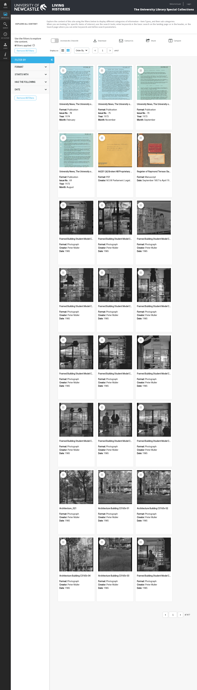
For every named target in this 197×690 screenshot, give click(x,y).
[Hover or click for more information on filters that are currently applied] (33, 45)
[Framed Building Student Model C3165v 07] (76, 352)
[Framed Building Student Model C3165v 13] (76, 218)
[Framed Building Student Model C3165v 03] (115, 420)
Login (5, 48)
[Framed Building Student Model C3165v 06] (115, 352)
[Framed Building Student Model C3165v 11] (154, 218)
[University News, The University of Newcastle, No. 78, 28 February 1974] (76, 83)
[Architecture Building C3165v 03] (115, 554)
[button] (126, 41)
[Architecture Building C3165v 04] (76, 554)
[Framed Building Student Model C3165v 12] (115, 218)
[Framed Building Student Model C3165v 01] (154, 554)
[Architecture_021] (76, 487)
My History (5, 38)
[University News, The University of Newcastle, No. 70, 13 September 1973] (154, 83)
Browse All (5, 18)
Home (5, 8)
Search (5, 28)
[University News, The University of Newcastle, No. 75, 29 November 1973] (115, 83)
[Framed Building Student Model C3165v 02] (154, 420)
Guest (179, 4)
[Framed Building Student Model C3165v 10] (76, 285)
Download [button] (99, 40)
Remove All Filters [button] (25, 51)
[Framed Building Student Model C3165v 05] (154, 352)
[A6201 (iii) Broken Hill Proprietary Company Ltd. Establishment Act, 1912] (115, 150)
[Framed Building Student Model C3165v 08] (154, 285)
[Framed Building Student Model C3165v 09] (115, 285)
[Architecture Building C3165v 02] (154, 487)
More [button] (5, 58)
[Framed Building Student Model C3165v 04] (76, 420)
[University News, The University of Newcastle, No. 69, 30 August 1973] (76, 150)
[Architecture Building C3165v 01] (115, 487)
